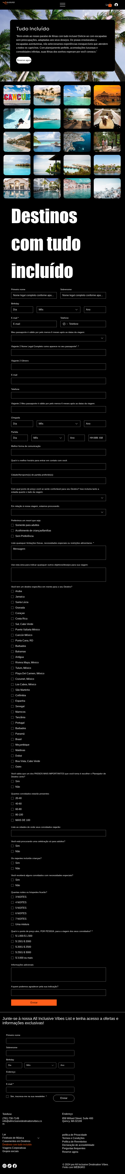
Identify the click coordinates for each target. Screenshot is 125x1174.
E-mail (15, 318)
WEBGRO (79, 1167)
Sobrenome (66, 289)
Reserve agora (70, 1152)
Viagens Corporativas (14, 1148)
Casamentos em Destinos (16, 1141)
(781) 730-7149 (10, 1118)
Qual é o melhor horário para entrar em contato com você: (39, 460)
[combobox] (58, 309)
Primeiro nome (18, 289)
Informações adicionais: (22, 965)
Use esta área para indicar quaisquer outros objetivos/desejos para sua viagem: (49, 565)
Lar (4, 1134)
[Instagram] (4, 1166)
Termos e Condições (73, 1138)
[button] (110, 5)
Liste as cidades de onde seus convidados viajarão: (36, 827)
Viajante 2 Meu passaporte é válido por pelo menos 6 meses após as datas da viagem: (53, 403)
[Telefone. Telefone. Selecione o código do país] (65, 324)
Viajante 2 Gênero (20, 360)
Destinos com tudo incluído (17, 1144)
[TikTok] (9, 1166)
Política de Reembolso (74, 1141)
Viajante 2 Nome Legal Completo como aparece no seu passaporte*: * (45, 346)
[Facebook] (15, 1166)
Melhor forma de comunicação (26, 446)
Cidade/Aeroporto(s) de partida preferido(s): (32, 475)
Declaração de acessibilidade (78, 1145)
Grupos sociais (10, 1151)
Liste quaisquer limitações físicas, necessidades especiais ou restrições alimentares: (52, 543)
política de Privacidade (74, 1134)
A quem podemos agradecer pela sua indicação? (34, 986)
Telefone (64, 318)
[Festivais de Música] (38, 1138)
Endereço (10, 1072)
